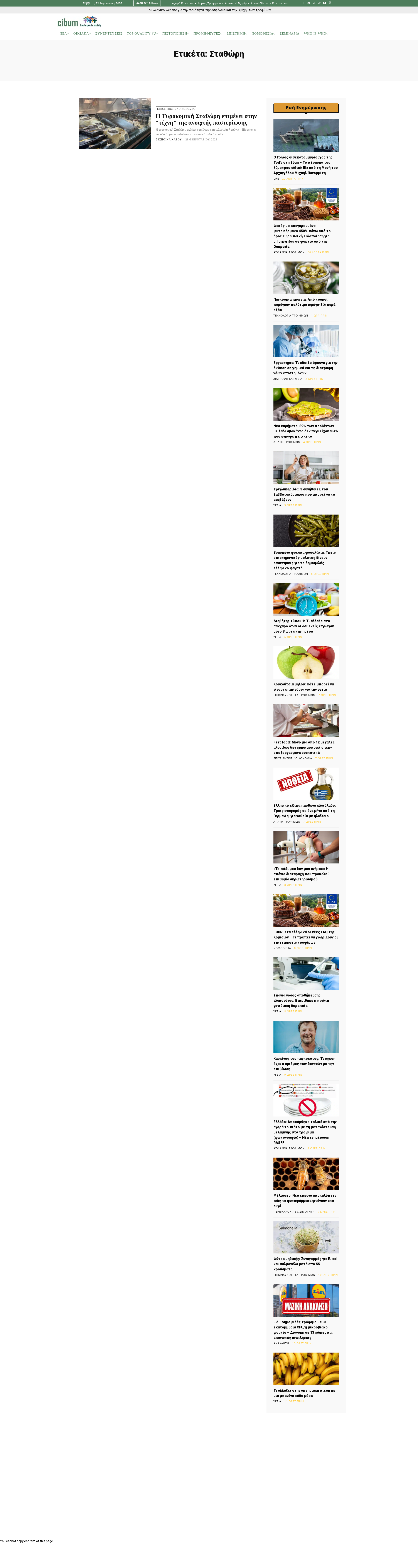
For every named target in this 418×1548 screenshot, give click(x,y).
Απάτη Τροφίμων (286, 442)
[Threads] (330, 3)
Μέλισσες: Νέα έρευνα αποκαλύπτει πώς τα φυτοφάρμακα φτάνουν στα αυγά (304, 1200)
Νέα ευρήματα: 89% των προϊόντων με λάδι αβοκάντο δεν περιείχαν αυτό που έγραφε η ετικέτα (305, 431)
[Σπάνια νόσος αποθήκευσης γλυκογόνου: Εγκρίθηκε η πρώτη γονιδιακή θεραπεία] (306, 973)
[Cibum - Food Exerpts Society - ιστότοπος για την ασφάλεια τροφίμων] (79, 21)
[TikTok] (319, 3)
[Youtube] (324, 3)
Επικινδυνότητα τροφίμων (294, 695)
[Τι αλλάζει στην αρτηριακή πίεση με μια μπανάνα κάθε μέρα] (306, 1369)
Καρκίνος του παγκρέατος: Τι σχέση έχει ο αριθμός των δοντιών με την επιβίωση (304, 1063)
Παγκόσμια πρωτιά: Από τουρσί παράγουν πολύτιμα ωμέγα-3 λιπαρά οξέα (304, 304)
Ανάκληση (281, 1343)
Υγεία (277, 505)
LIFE (276, 178)
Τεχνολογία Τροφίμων (290, 315)
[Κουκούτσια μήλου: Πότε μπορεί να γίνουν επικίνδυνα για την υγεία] (306, 662)
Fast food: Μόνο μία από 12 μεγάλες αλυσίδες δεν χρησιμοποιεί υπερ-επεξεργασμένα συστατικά (304, 747)
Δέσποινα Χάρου (169, 139)
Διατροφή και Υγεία (287, 379)
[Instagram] (308, 3)
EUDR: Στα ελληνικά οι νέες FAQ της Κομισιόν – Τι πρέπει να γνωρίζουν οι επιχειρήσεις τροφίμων (305, 937)
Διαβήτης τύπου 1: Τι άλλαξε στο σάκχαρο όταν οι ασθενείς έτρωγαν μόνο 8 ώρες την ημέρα (303, 626)
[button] (355, 34)
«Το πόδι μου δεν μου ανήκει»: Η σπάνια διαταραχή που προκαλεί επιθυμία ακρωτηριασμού (301, 874)
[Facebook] (303, 3)
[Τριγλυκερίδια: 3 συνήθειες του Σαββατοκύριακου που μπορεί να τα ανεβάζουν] (306, 467)
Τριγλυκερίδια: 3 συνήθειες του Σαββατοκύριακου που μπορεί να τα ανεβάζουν (304, 494)
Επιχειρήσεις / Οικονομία (176, 109)
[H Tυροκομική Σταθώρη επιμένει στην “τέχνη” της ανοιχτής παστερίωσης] (115, 123)
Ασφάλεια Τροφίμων (289, 252)
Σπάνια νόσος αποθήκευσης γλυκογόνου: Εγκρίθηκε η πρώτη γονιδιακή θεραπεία (301, 1000)
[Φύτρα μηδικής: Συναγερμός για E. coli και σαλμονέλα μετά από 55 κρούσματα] (306, 1237)
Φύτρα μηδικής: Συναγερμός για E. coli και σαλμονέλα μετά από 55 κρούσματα (305, 1264)
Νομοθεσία (282, 948)
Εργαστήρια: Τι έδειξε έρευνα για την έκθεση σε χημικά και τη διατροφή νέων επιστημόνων (305, 368)
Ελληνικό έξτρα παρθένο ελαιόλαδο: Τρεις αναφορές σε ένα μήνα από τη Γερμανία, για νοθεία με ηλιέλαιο (304, 810)
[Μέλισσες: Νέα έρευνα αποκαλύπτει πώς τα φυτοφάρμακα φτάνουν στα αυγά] (306, 1174)
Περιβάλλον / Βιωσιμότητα (294, 1211)
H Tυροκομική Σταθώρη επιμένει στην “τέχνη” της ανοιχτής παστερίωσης (206, 119)
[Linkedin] (314, 3)
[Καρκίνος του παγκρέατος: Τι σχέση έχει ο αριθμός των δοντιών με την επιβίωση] (306, 1037)
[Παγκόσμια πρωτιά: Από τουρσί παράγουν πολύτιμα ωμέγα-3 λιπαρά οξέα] (306, 278)
